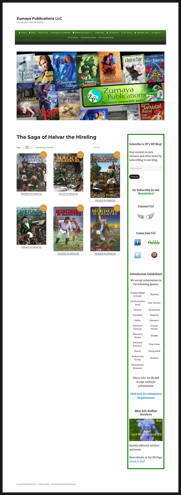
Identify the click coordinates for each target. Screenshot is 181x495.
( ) (92, 42)
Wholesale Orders (88, 37)
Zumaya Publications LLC (39, 18)
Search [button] (157, 32)
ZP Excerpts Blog (106, 37)
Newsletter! (146, 193)
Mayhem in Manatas (105, 200)
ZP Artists (127, 32)
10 (24, 147)
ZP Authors (114, 32)
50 (31, 147)
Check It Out (136, 461)
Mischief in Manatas (68, 253)
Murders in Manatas (105, 253)
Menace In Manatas (31, 247)
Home (23, 32)
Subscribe (134, 177)
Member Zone (143, 32)
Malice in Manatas (68, 194)
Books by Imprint (82, 32)
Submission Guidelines (60, 32)
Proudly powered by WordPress (63, 484)
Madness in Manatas (31, 194)
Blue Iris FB (43, 32)
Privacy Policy (44, 484)
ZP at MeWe (73, 37)
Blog (33, 32)
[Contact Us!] (146, 216)
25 (27, 147)
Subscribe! (99, 32)
